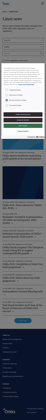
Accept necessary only (23, 114)
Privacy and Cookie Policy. (26, 84)
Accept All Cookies (23, 120)
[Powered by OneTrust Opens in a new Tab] (35, 137)
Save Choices (23, 125)
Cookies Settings (23, 131)
